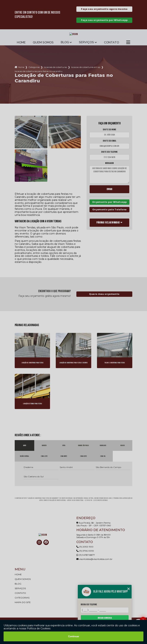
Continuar (73, 636)
